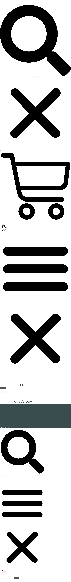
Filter (16, 578)
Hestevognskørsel (5, 227)
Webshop (3, 225)
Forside (3, 224)
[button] (35, 40)
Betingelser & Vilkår (4, 571)
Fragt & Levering (4, 572)
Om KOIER (3, 230)
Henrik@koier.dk (3, 422)
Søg (0, 429)
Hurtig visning (28, 395)
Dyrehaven (3, 226)
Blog (2, 570)
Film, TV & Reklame (4, 228)
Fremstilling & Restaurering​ (6, 229)
